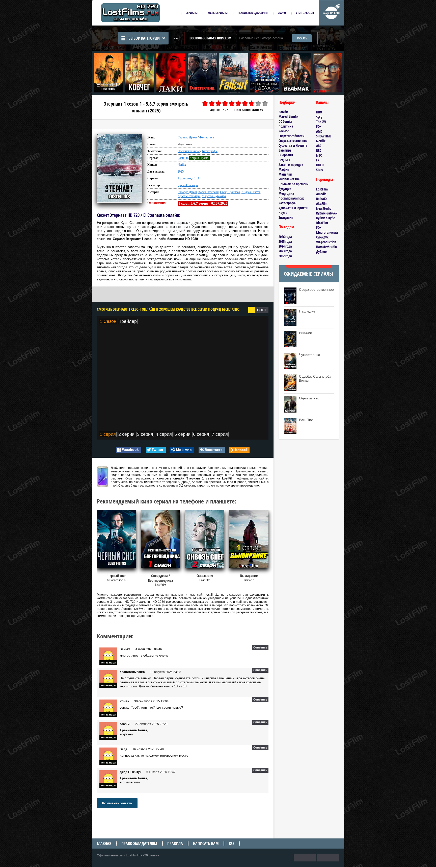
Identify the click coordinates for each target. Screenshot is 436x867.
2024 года (285, 246)
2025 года (285, 241)
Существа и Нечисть (293, 145)
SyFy (319, 116)
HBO (319, 112)
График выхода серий (253, 13)
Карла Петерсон (208, 192)
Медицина (286, 193)
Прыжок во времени (294, 183)
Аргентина (184, 178)
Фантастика (206, 137)
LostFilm (183, 158)
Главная (104, 843)
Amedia (321, 193)
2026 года (285, 236)
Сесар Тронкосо (230, 192)
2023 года (285, 251)
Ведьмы (284, 159)
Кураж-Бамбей (327, 213)
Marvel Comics (288, 116)
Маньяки (285, 174)
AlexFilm (322, 203)
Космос (284, 131)
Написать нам (206, 843)
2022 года (285, 255)
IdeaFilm (322, 222)
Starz (319, 169)
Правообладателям (139, 843)
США (196, 178)
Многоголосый (327, 232)
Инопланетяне (289, 179)
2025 (181, 171)
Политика (286, 126)
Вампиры (285, 150)
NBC (319, 155)
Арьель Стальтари (189, 196)
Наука (283, 212)
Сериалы (192, 13)
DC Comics (285, 121)
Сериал (182, 137)
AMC (319, 131)
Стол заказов (305, 13)
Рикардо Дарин (187, 192)
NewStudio (323, 208)
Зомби (283, 111)
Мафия (284, 169)
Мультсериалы (218, 13)
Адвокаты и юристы (293, 207)
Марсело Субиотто (214, 196)
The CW (321, 121)
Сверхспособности (292, 135)
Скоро (282, 13)
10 (265, 103)
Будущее (285, 188)
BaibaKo (322, 198)
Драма (193, 137)
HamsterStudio (326, 246)
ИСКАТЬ (302, 38)
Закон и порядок (291, 164)
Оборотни (286, 155)
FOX (318, 126)
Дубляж (322, 251)
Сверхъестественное (293, 140)
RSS (231, 843)
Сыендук (322, 237)
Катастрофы (209, 151)
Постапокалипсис (189, 151)
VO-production (326, 241)
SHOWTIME (323, 136)
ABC (318, 145)
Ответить (260, 647)
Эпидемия (286, 217)
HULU (320, 164)
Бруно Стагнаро (188, 185)
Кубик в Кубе (325, 217)
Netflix (182, 164)
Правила (175, 843)
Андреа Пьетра (250, 192)
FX (317, 160)
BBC (318, 150)
